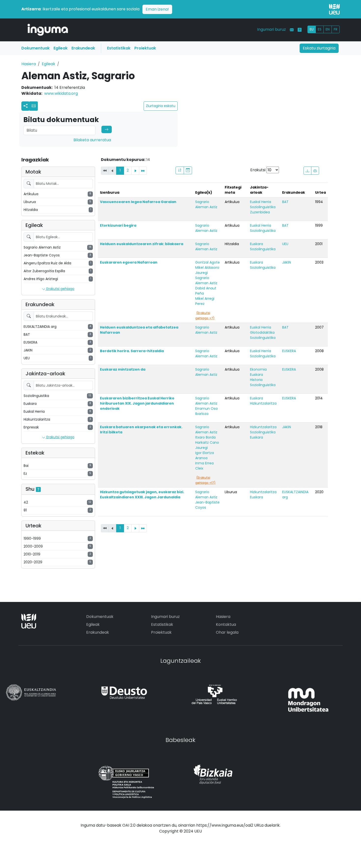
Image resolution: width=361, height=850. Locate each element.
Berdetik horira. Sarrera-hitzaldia (132, 350)
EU (312, 29)
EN (328, 29)
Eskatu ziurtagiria (319, 48)
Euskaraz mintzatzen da (122, 369)
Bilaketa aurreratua (92, 140)
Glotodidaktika (262, 332)
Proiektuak (145, 48)
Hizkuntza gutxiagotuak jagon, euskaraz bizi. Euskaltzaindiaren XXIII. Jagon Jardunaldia (142, 494)
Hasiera (28, 64)
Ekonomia (258, 369)
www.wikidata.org (61, 93)
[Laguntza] (300, 30)
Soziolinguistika (263, 207)
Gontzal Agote (207, 262)
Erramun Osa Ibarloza (206, 411)
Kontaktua (226, 624)
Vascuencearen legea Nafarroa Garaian (138, 201)
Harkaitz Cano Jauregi (207, 445)
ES (319, 29)
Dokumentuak (35, 48)
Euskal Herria (260, 201)
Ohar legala (227, 632)
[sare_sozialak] (25, 106)
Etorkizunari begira (118, 225)
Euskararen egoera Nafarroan (128, 262)
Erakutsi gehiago (59, 288)
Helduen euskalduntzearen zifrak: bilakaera (141, 243)
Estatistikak (118, 48)
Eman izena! (157, 9)
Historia (256, 379)
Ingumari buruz (271, 29)
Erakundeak (83, 48)
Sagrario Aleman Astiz (206, 204)
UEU (285, 243)
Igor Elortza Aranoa (204, 455)
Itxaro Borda (205, 437)
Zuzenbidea (260, 212)
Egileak (61, 48)
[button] (33, 106)
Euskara (256, 243)
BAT (285, 201)
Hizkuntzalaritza (263, 403)
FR (335, 29)
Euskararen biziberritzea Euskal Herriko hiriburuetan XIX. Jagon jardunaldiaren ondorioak (137, 403)
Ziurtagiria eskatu (160, 105)
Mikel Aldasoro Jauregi (207, 270)
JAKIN (286, 262)
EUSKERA (289, 350)
